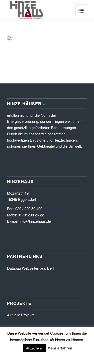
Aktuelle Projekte (21, 314)
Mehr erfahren (59, 348)
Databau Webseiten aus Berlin (31, 268)
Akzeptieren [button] (34, 348)
